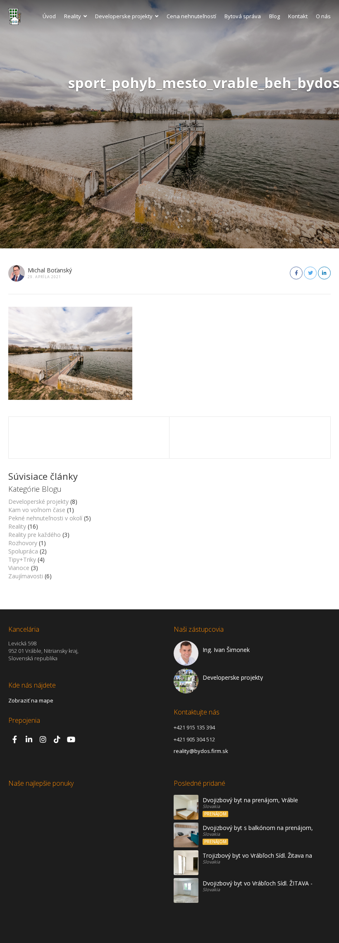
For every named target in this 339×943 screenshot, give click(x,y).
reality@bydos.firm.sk (201, 751)
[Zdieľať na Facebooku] (296, 273)
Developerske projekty (124, 16)
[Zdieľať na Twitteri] (310, 273)
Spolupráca (23, 551)
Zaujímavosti (25, 576)
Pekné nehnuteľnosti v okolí (45, 518)
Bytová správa (242, 16)
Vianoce (18, 568)
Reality (72, 16)
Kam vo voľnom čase (36, 510)
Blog (274, 16)
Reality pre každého (34, 535)
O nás (323, 16)
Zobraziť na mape (30, 700)
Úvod (49, 16)
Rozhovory (22, 543)
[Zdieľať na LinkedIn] (324, 273)
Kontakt (298, 16)
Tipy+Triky (22, 559)
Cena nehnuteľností (191, 16)
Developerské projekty (38, 501)
